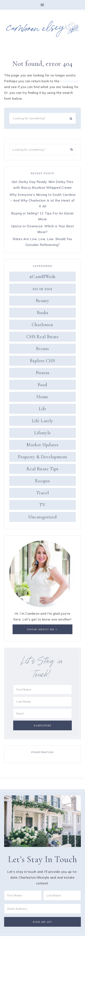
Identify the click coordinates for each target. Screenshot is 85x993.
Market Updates (42, 445)
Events (42, 348)
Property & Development (42, 457)
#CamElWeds (42, 276)
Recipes (42, 481)
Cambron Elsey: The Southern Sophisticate (42, 28)
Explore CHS (42, 360)
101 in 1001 (42, 288)
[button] (42, 5)
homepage (69, 81)
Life (42, 408)
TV (42, 505)
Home (42, 396)
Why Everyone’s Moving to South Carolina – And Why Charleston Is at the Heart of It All (42, 200)
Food (42, 384)
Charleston (42, 324)
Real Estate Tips (42, 469)
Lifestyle (42, 432)
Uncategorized (42, 517)
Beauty (42, 300)
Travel (42, 493)
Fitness (42, 372)
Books (42, 312)
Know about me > (42, 629)
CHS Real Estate (42, 336)
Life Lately (42, 420)
